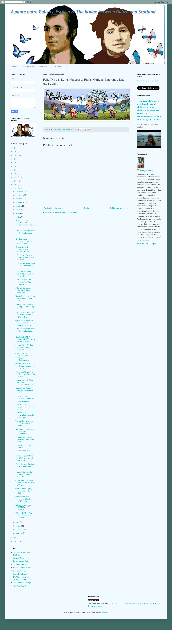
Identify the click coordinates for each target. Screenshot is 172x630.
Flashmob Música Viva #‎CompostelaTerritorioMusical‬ (25, 374)
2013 (16, 541)
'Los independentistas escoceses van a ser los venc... (24, 439)
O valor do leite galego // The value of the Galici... (25, 490)
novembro (20, 195)
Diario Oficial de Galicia (22, 567)
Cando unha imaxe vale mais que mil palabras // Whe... (24, 482)
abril (18, 522)
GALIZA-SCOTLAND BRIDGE (22, 553)
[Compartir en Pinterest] (88, 129)
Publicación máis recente (53, 208)
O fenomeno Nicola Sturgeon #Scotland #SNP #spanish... (23, 498)
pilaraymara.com (147, 170)
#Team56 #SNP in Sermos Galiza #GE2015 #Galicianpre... (22, 356)
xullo (18, 209)
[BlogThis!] (81, 129)
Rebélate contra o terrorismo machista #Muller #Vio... (24, 241)
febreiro (19, 529)
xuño (18, 213)
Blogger (104, 612)
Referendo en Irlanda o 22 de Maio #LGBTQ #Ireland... (24, 273)
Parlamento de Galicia (21, 561)
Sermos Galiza (18, 558)
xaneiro (19, 533)
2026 (16, 148)
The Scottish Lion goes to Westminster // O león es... (24, 423)
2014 (16, 537)
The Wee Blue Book (20, 586)
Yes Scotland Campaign (22, 582)
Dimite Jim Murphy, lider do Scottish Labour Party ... (25, 298)
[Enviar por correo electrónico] (78, 129)
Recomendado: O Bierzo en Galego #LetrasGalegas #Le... (24, 382)
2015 (16, 188)
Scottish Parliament (20, 574)
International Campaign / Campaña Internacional (29, 66)
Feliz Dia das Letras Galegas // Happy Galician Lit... (23, 290)
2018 (16, 177)
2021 (16, 166)
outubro (19, 198)
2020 (16, 170)
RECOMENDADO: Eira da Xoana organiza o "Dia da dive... (24, 314)
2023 (16, 159)
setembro (19, 202)
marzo (18, 526)
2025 (16, 151)
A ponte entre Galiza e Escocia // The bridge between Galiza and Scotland (83, 11)
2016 (16, 184)
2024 (16, 155)
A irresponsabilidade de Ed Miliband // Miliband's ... (24, 507)
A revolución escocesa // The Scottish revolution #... (24, 431)
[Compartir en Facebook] (86, 129)
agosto (18, 206)
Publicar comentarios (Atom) (66, 212)
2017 (16, 181)
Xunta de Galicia (19, 564)
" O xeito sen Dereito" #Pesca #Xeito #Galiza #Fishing (25, 257)
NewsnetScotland (19, 570)
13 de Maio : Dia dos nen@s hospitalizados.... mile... (23, 448)
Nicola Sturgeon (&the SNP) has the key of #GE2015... (24, 458)
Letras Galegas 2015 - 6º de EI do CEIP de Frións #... (24, 281)
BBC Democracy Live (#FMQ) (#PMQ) (21, 578)
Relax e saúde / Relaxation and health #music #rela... (24, 398)
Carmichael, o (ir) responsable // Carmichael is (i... (23, 249)
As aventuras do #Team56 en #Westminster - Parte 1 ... (25, 223)
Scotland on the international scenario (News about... (24, 414)
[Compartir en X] (83, 129)
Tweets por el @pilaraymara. (148, 80)
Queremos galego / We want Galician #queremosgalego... (24, 322)
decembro (20, 191)
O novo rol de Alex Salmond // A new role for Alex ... (25, 365)
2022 (16, 162)
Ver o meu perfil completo (147, 243)
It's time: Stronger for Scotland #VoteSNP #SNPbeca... (24, 474)
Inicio (86, 208)
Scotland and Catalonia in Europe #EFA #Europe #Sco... (25, 306)
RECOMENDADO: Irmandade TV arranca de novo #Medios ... (25, 339)
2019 (16, 173)
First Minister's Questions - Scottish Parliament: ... (25, 232)
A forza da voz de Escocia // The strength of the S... (25, 406)
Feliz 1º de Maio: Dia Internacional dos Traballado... (23, 515)
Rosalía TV (59, 66)
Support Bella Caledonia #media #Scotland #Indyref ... (24, 347)
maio (18, 217)
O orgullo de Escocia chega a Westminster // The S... (25, 390)
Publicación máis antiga (119, 208)
